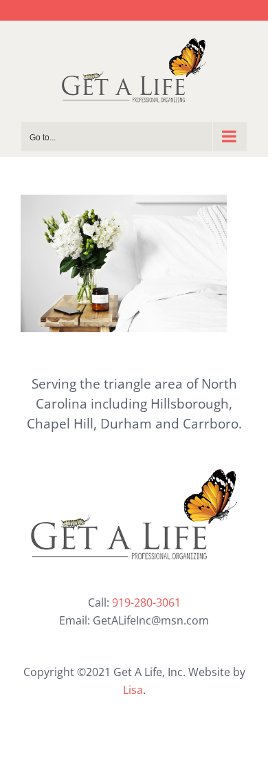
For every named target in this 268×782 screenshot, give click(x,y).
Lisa (133, 689)
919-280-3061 (146, 602)
